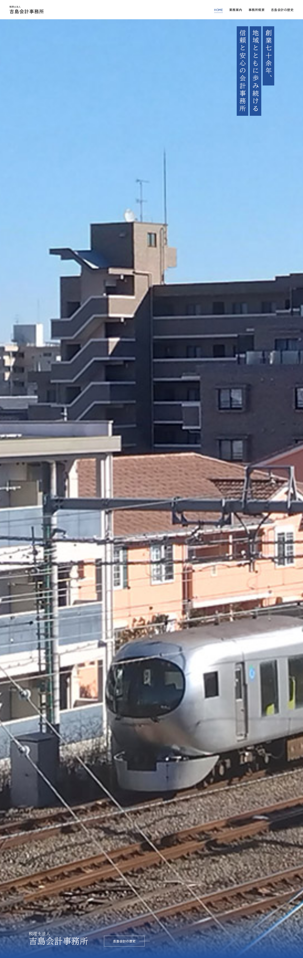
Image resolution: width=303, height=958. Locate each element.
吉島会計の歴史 (282, 9)
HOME (218, 9)
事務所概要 (256, 9)
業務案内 (235, 9)
